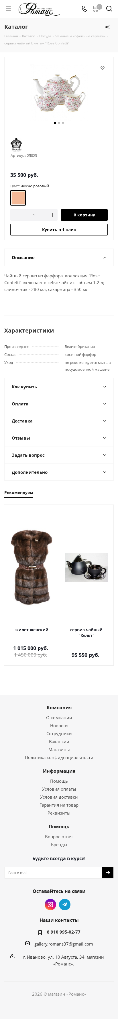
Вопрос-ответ (59, 836)
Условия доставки (59, 797)
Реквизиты (59, 813)
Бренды (59, 844)
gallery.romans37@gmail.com (63, 944)
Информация (59, 771)
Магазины (59, 749)
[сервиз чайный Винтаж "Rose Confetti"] (59, 92)
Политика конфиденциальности (59, 757)
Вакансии (59, 741)
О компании (59, 717)
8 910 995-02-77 (63, 932)
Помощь (59, 781)
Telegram (64, 904)
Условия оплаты (59, 789)
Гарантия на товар (59, 805)
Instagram (50, 904)
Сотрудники (59, 733)
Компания (59, 707)
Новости (59, 725)
